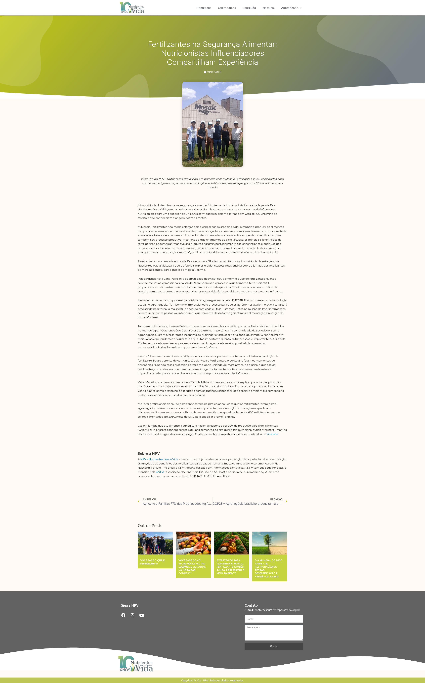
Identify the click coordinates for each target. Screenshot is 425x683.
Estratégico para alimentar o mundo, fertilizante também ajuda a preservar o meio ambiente (231, 566)
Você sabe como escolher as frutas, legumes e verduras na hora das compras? (192, 566)
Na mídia (269, 7)
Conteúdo (249, 7)
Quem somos (227, 7)
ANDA (160, 472)
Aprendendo (289, 7)
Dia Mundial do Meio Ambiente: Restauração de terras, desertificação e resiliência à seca (268, 568)
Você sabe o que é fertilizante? (152, 561)
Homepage (203, 7)
